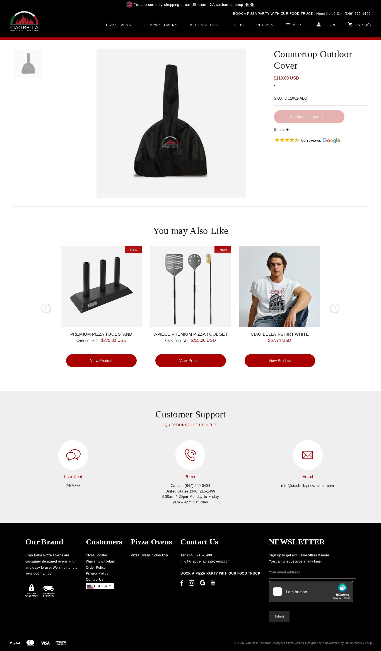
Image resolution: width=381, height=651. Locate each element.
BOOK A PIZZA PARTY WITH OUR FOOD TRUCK (273, 14)
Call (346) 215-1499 (354, 14)
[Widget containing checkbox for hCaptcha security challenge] (311, 591)
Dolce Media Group (358, 643)
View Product (101, 361)
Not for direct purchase (309, 117)
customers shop (232, 4)
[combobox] (100, 586)
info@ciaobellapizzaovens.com (307, 486)
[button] (307, 141)
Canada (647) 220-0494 (190, 486)
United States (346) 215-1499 (190, 491)
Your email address (284, 572)
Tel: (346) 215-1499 (196, 555)
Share (279, 130)
